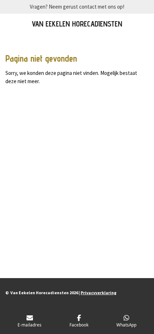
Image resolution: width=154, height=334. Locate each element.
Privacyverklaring (98, 292)
